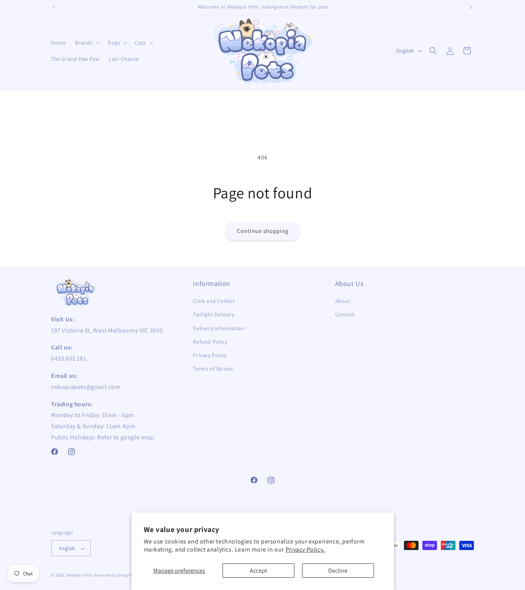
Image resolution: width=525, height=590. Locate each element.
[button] (86, 43)
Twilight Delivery (213, 314)
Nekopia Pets (80, 575)
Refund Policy (210, 341)
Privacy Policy (209, 355)
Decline (337, 571)
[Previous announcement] (53, 7)
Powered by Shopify (114, 575)
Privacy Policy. (305, 549)
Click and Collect (214, 301)
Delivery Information (218, 328)
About (343, 301)
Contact (345, 314)
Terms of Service (213, 368)
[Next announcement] (471, 7)
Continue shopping (263, 230)
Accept (258, 571)
